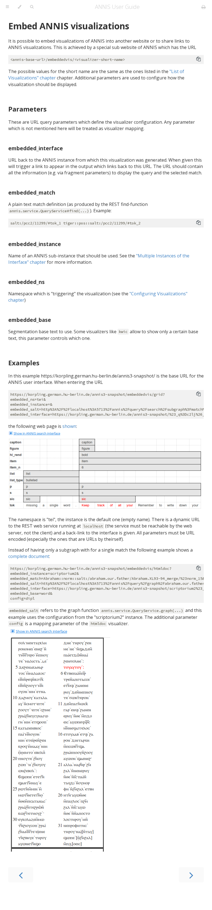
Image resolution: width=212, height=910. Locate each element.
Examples (23, 362)
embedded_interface (35, 148)
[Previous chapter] (20, 874)
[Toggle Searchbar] (32, 7)
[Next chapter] (191, 874)
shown (69, 426)
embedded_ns (26, 281)
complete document (28, 556)
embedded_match (31, 192)
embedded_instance (34, 244)
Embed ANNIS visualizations (68, 26)
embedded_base (29, 319)
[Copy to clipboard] (198, 58)
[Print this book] (203, 7)
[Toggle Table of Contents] (7, 7)
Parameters (27, 108)
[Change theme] (19, 7)
